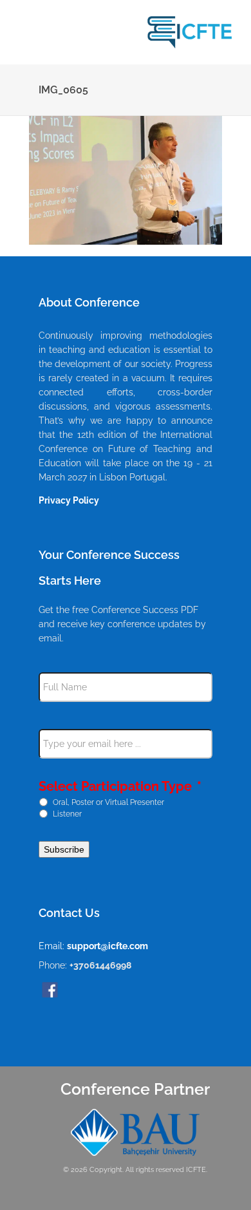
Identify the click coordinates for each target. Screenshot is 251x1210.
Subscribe (64, 849)
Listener (67, 813)
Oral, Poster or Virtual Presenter (108, 801)
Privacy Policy (69, 500)
